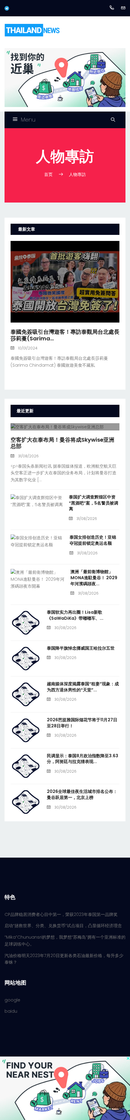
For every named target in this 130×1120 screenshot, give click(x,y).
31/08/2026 (28, 456)
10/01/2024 (27, 348)
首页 (48, 174)
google (12, 1000)
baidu (11, 1011)
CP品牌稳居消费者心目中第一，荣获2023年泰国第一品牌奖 (61, 914)
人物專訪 (77, 174)
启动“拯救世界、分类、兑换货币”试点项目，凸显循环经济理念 (63, 926)
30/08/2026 (65, 627)
